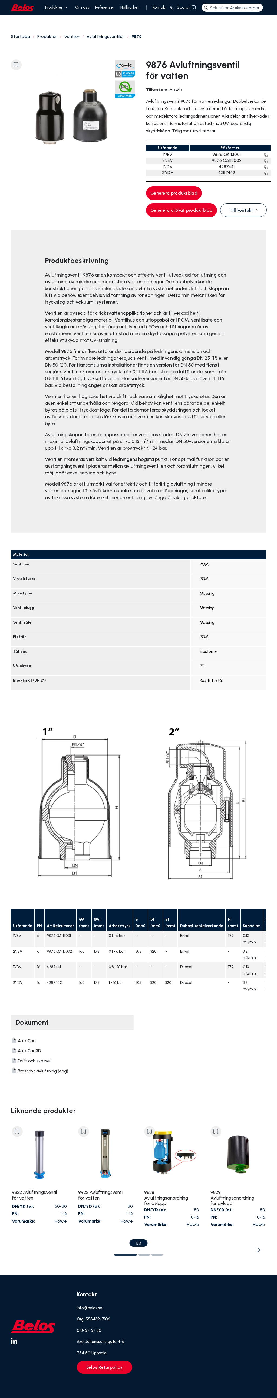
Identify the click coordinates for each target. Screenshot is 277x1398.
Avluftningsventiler (105, 36)
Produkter (53, 7)
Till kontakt (241, 210)
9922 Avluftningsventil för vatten (100, 1195)
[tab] (125, 1255)
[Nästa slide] (258, 1250)
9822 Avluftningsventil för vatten (34, 1195)
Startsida (20, 36)
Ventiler (72, 36)
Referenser (104, 7)
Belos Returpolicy (104, 1367)
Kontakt (160, 7)
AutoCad (27, 1040)
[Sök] (206, 8)
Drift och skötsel (34, 1060)
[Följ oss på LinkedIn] (14, 1341)
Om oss (82, 7)
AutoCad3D (29, 1050)
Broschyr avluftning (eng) (43, 1071)
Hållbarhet (129, 7)
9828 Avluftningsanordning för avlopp (166, 1198)
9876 (136, 36)
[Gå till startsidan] (22, 7)
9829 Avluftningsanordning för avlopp (232, 1198)
